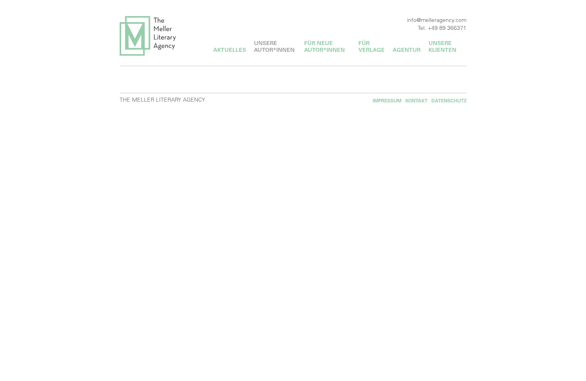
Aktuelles (229, 50)
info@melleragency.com (436, 20)
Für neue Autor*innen (324, 46)
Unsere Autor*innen (274, 46)
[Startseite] (158, 36)
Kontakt (416, 101)
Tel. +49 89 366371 (442, 27)
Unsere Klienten (442, 46)
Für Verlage (371, 46)
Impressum (387, 101)
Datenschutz (448, 101)
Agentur (407, 50)
